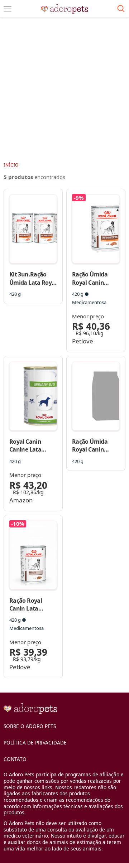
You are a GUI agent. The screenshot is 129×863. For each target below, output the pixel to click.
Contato (15, 759)
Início (11, 165)
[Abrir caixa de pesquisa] (120, 9)
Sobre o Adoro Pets (30, 726)
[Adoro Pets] (65, 9)
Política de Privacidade (35, 742)
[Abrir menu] (7, 8)
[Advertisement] (64, 89)
